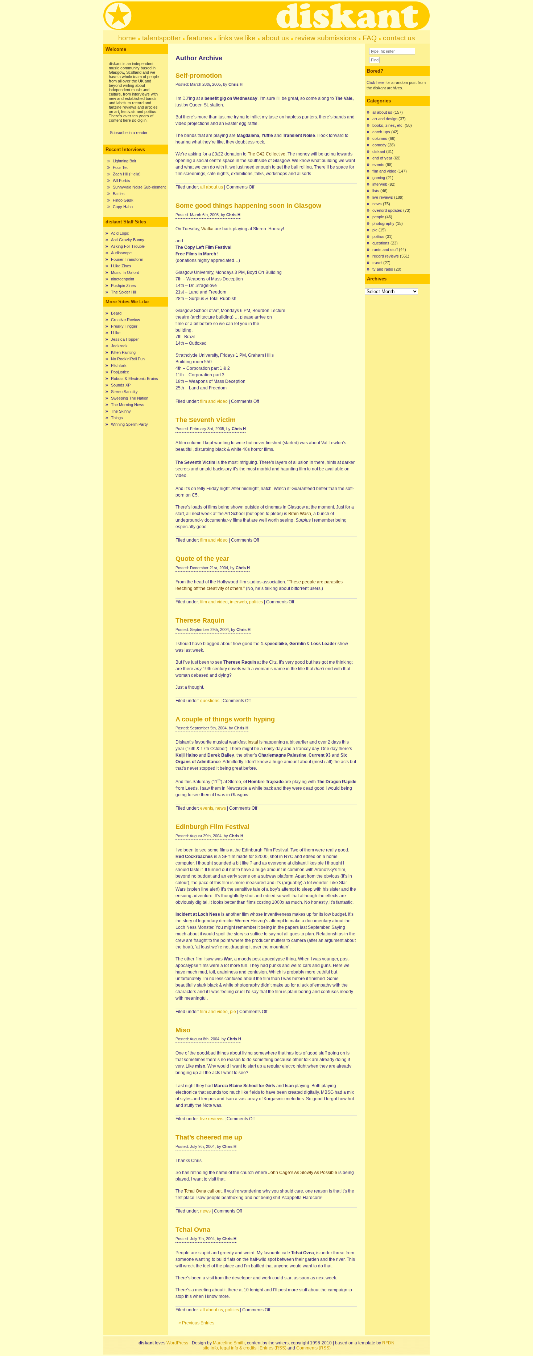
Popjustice (120, 372)
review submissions (325, 38)
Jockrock (119, 346)
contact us (399, 38)
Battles (119, 193)
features (199, 38)
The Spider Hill (123, 292)
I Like (115, 333)
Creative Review (125, 319)
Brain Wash (299, 513)
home (127, 38)
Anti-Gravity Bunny (127, 240)
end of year (382, 158)
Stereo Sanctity (124, 391)
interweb (238, 601)
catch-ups (381, 132)
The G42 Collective (266, 154)
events (206, 808)
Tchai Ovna (192, 1229)
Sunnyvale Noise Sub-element (139, 187)
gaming (378, 177)
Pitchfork (119, 365)
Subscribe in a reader (129, 132)
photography (383, 223)
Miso (182, 1030)
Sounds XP (121, 385)
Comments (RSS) (313, 1348)
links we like (237, 38)
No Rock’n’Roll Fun (128, 359)
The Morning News (127, 404)
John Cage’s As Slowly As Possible (302, 1172)
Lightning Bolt (124, 161)
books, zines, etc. (388, 125)
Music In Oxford (125, 272)
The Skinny (121, 411)
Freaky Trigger (124, 326)
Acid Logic (120, 233)
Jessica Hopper (125, 339)
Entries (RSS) (273, 1348)
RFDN (388, 1342)
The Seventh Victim (205, 420)
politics (256, 601)
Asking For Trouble (128, 246)
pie (233, 1011)
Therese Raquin (199, 620)
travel (377, 262)
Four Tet (120, 167)
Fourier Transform (127, 259)
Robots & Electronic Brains (134, 378)
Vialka (207, 228)
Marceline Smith (229, 1342)
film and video (214, 401)
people (378, 217)
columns (379, 138)
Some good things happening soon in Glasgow (248, 205)
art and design (384, 119)
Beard (116, 313)
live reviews (211, 1118)
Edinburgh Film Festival (212, 826)
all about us (211, 187)
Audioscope (121, 253)
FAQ (370, 38)
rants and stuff (385, 249)
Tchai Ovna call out (203, 1191)
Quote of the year (202, 558)
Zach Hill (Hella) (127, 174)
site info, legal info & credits (229, 1348)
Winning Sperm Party (129, 424)
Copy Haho (123, 207)
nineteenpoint (122, 279)
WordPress (177, 1342)
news (220, 808)
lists (375, 191)
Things (117, 418)
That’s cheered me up (208, 1137)
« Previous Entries (196, 1322)
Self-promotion (198, 75)
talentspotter (161, 38)
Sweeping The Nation (129, 398)
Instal (253, 742)
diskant (378, 151)
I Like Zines (121, 266)
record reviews (385, 256)
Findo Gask (123, 200)
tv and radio (382, 269)
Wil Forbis (121, 180)
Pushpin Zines (123, 285)
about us (275, 38)
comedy (379, 145)
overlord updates (387, 210)
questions (209, 700)
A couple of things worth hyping (225, 719)
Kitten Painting (123, 352)
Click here (375, 82)
